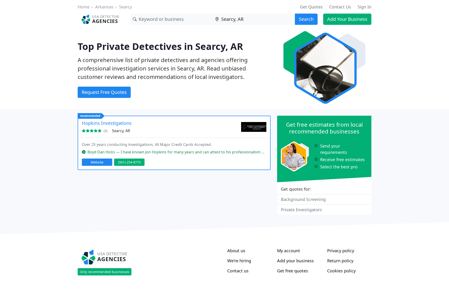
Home (84, 7)
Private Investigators (301, 209)
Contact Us (340, 7)
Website (97, 162)
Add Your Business (347, 19)
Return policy (340, 260)
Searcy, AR (121, 130)
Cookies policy (341, 271)
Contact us (238, 271)
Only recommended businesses (104, 272)
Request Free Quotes (104, 92)
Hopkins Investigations (107, 123)
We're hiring (239, 260)
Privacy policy (340, 250)
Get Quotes (311, 7)
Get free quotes (292, 271)
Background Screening (303, 199)
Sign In (364, 7)
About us (236, 250)
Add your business (295, 260)
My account (288, 250)
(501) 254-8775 (129, 162)
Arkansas (104, 7)
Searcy (125, 7)
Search (306, 19)
